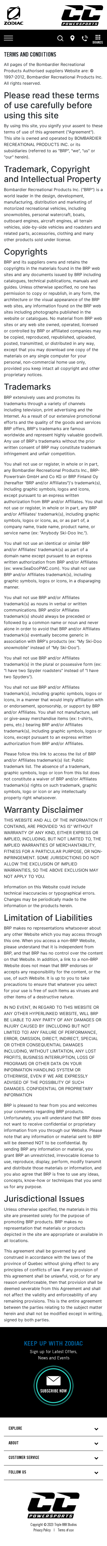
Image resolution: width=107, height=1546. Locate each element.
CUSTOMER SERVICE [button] (24, 1458)
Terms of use (65, 1530)
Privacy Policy (42, 1530)
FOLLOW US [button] (17, 1472)
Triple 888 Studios (65, 1525)
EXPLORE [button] (15, 1429)
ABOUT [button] (14, 1443)
